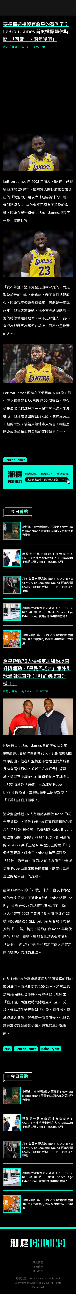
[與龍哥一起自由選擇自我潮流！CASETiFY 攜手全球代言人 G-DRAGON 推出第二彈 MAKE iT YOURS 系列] (12, 558)
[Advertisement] (38, 92)
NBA (8, 1048)
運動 (14, 46)
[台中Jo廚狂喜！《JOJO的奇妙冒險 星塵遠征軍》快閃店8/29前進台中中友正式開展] (12, 639)
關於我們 (38, 1262)
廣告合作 (38, 1271)
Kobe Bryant (50, 1048)
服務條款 (38, 1266)
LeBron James (15, 460)
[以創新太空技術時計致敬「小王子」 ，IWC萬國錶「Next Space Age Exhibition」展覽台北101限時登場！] (12, 612)
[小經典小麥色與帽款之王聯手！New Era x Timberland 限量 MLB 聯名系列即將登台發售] (12, 531)
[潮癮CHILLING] (38, 1243)
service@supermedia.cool (44, 1278)
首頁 (5, 46)
